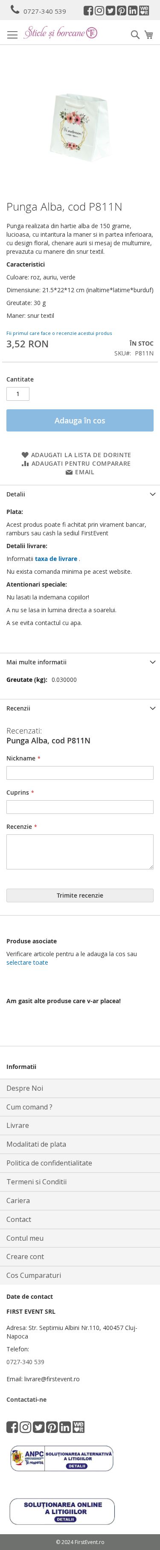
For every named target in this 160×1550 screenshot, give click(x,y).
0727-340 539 (44, 11)
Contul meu (25, 1238)
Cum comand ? (29, 1107)
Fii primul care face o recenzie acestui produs (59, 333)
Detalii (15, 494)
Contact (18, 1219)
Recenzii (18, 708)
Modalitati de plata (36, 1144)
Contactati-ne (26, 1399)
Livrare (17, 1125)
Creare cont (25, 1256)
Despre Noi (24, 1088)
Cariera (18, 1200)
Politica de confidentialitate (49, 1163)
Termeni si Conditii (36, 1181)
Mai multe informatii (36, 662)
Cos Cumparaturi (33, 1275)
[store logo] (60, 32)
